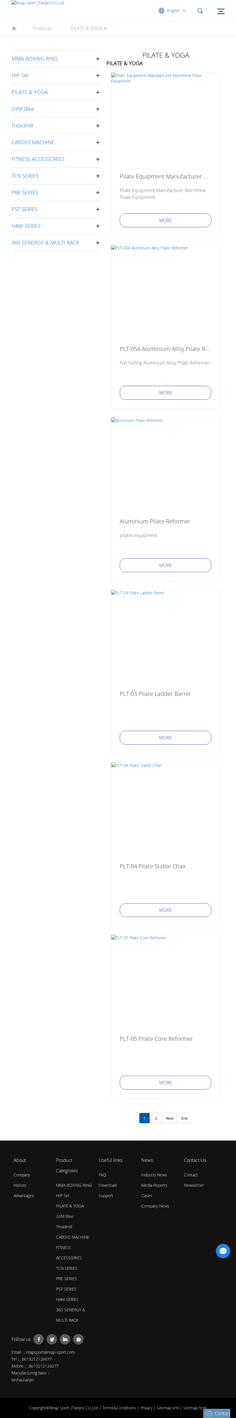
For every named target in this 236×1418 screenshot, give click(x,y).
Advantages (24, 1195)
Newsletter (194, 1185)
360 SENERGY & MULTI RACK (45, 242)
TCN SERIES (25, 175)
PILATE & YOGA (86, 28)
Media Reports (154, 1185)
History (20, 1185)
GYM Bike (23, 108)
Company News (155, 1206)
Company (22, 1174)
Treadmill (22, 125)
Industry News (154, 1174)
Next (170, 1118)
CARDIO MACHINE (33, 142)
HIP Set (20, 75)
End (184, 1118)
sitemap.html (195, 1408)
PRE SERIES (25, 192)
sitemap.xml (168, 1408)
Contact (191, 1174)
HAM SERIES (26, 225)
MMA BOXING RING (35, 58)
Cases (146, 1195)
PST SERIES (25, 209)
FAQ (102, 1174)
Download (108, 1185)
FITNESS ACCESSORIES (38, 158)
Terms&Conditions (119, 1408)
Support (106, 1195)
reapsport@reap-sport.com (50, 1352)
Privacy (147, 1408)
